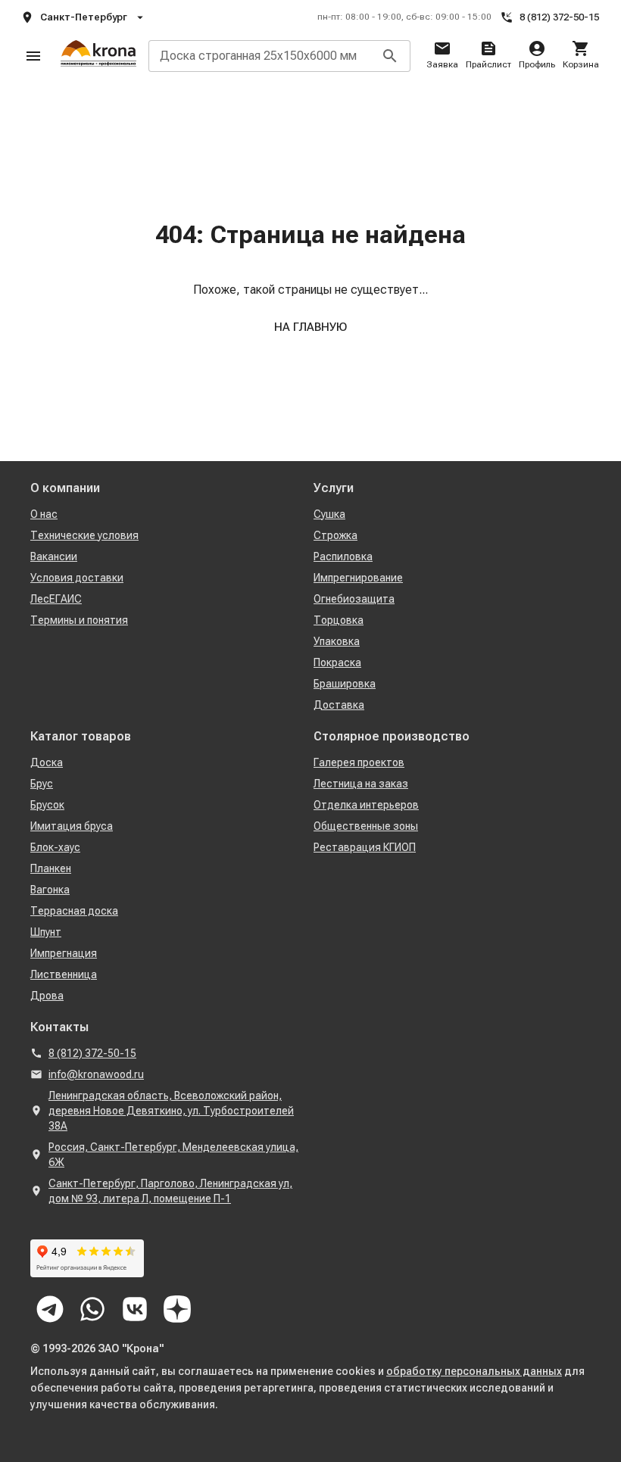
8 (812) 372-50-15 (559, 17)
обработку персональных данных (474, 1371)
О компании (65, 488)
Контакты (59, 1027)
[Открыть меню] (33, 56)
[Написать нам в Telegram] (50, 1309)
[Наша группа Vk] (134, 1309)
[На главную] (98, 56)
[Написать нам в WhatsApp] (92, 1309)
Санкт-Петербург (83, 17)
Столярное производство (392, 736)
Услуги (334, 488)
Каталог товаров (80, 736)
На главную (310, 327)
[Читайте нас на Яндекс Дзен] (177, 1309)
